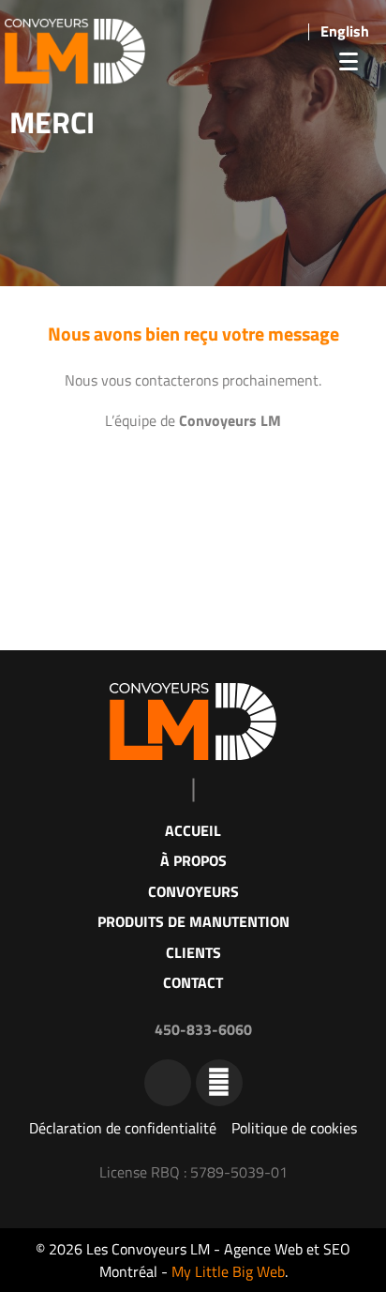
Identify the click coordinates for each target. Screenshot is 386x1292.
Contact (193, 982)
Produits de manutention (193, 921)
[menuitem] (345, 30)
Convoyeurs (193, 891)
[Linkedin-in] (167, 1082)
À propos (193, 860)
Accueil (193, 830)
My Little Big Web (228, 1271)
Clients (193, 952)
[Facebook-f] (219, 1082)
